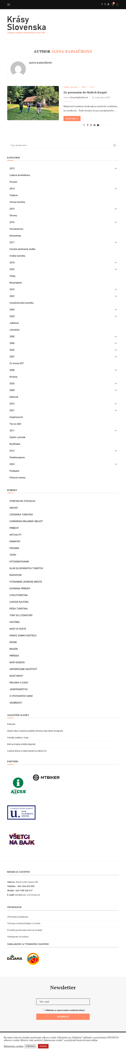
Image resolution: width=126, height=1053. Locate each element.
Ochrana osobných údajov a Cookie (23, 923)
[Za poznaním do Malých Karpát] (33, 103)
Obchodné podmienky (17, 916)
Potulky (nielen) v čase (17, 737)
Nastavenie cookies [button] (14, 1046)
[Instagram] (105, 7)
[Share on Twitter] (91, 125)
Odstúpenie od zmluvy (18, 936)
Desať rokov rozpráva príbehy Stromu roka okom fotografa (35, 731)
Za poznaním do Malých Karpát (85, 92)
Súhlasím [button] (43, 1046)
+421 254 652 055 (25, 886)
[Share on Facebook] (87, 125)
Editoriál (11, 724)
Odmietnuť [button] (30, 1046)
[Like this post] (84, 125)
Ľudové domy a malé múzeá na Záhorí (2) (27, 751)
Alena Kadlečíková (40, 62)
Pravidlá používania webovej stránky (24, 930)
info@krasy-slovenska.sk (27, 894)
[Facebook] (102, 7)
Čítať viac (71, 118)
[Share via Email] (98, 125)
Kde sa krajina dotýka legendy (21, 744)
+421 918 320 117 (24, 890)
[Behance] (108, 7)
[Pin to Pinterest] (94, 125)
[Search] (117, 4)
